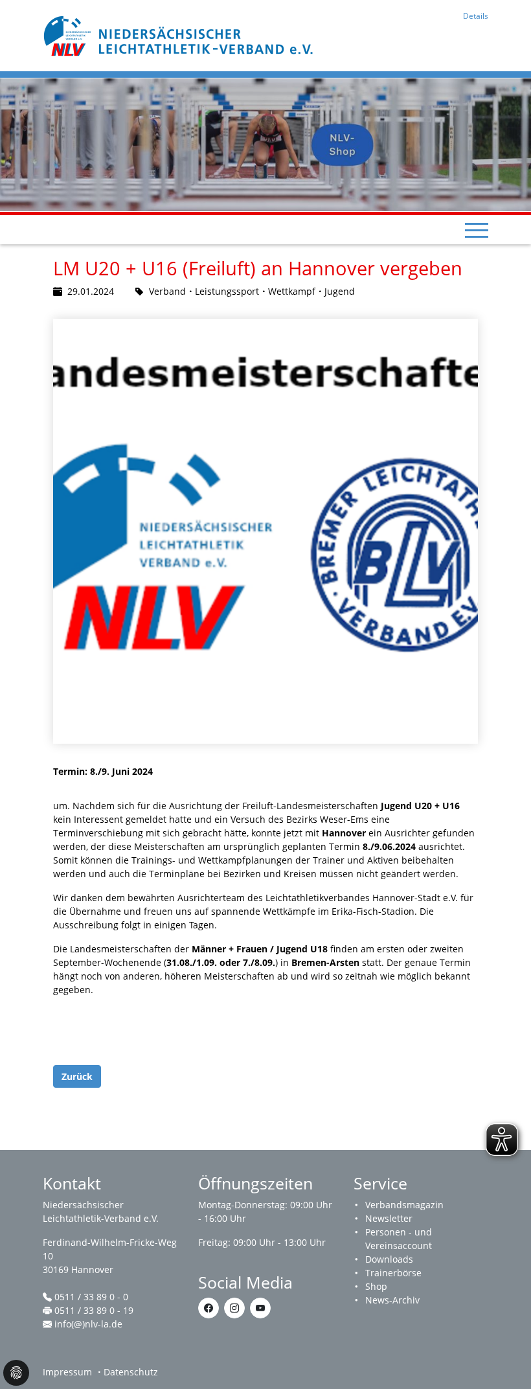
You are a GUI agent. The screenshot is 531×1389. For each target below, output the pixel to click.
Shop (376, 1286)
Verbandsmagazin (404, 1205)
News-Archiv (392, 1300)
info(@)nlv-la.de (88, 1324)
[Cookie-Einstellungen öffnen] (16, 1373)
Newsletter (388, 1218)
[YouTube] (260, 1308)
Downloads (389, 1259)
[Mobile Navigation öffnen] (476, 230)
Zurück (77, 1076)
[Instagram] (234, 1308)
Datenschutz (131, 1372)
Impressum (67, 1372)
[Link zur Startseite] (180, 35)
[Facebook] (208, 1308)
